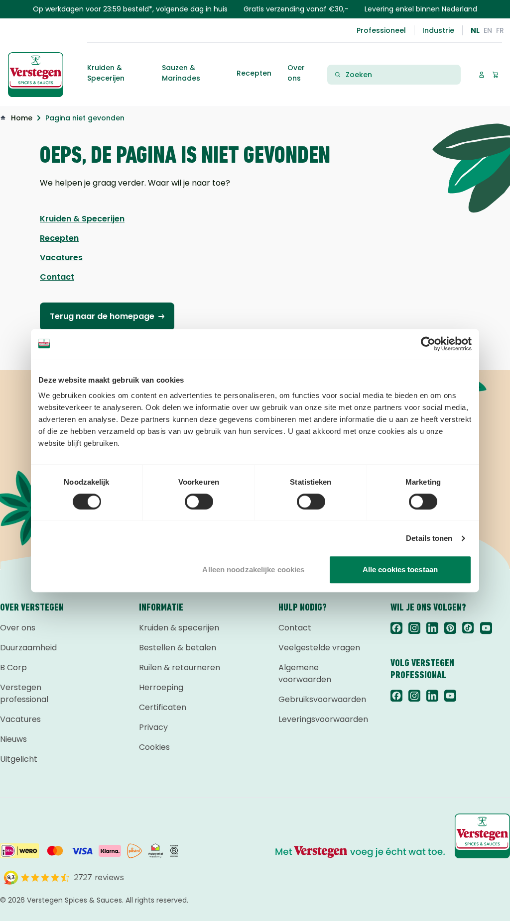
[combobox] (400, 75)
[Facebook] (396, 628)
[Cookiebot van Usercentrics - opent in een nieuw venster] (428, 343)
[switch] (199, 502)
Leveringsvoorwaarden (322, 719)
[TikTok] (468, 628)
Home (21, 118)
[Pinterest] (450, 628)
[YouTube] (486, 628)
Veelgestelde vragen (319, 647)
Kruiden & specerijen (179, 627)
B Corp (13, 667)
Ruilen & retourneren (179, 667)
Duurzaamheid (28, 647)
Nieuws (13, 739)
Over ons (17, 627)
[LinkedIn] (432, 628)
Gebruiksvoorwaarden (322, 699)
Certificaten (162, 707)
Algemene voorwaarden (304, 673)
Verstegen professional (24, 693)
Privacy (153, 727)
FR (500, 30)
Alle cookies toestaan (400, 569)
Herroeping (161, 687)
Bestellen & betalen (177, 647)
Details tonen (429, 538)
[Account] (481, 74)
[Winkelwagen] (495, 74)
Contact (294, 627)
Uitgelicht (18, 759)
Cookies (154, 747)
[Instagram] (414, 628)
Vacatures (20, 719)
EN (488, 30)
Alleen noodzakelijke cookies (253, 569)
